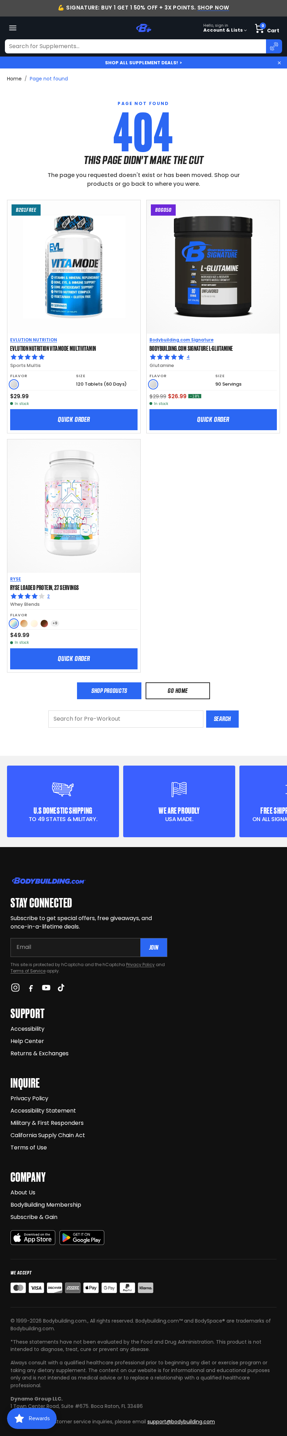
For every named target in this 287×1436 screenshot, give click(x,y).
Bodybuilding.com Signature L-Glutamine (191, 348)
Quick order (74, 419)
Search (222, 718)
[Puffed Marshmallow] (34, 623)
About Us (22, 1192)
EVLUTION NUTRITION (33, 340)
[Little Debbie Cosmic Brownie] (44, 623)
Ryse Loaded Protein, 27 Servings (44, 587)
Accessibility (27, 1029)
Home (14, 79)
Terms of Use (28, 1147)
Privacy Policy (140, 965)
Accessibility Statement (43, 1111)
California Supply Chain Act (47, 1135)
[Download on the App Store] (32, 1237)
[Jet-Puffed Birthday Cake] (14, 623)
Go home (178, 690)
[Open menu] (13, 28)
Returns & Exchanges (39, 1053)
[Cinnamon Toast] (24, 623)
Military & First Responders (47, 1123)
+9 (54, 623)
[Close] (279, 63)
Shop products (109, 690)
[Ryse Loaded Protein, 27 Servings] (73, 506)
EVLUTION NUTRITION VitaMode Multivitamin (53, 348)
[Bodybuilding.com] (143, 28)
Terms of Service (28, 971)
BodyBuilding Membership (45, 1205)
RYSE (15, 579)
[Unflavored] (14, 384)
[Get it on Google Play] (81, 1237)
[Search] (274, 46)
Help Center (27, 1041)
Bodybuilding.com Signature (181, 340)
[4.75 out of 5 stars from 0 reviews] (74, 357)
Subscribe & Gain (33, 1217)
